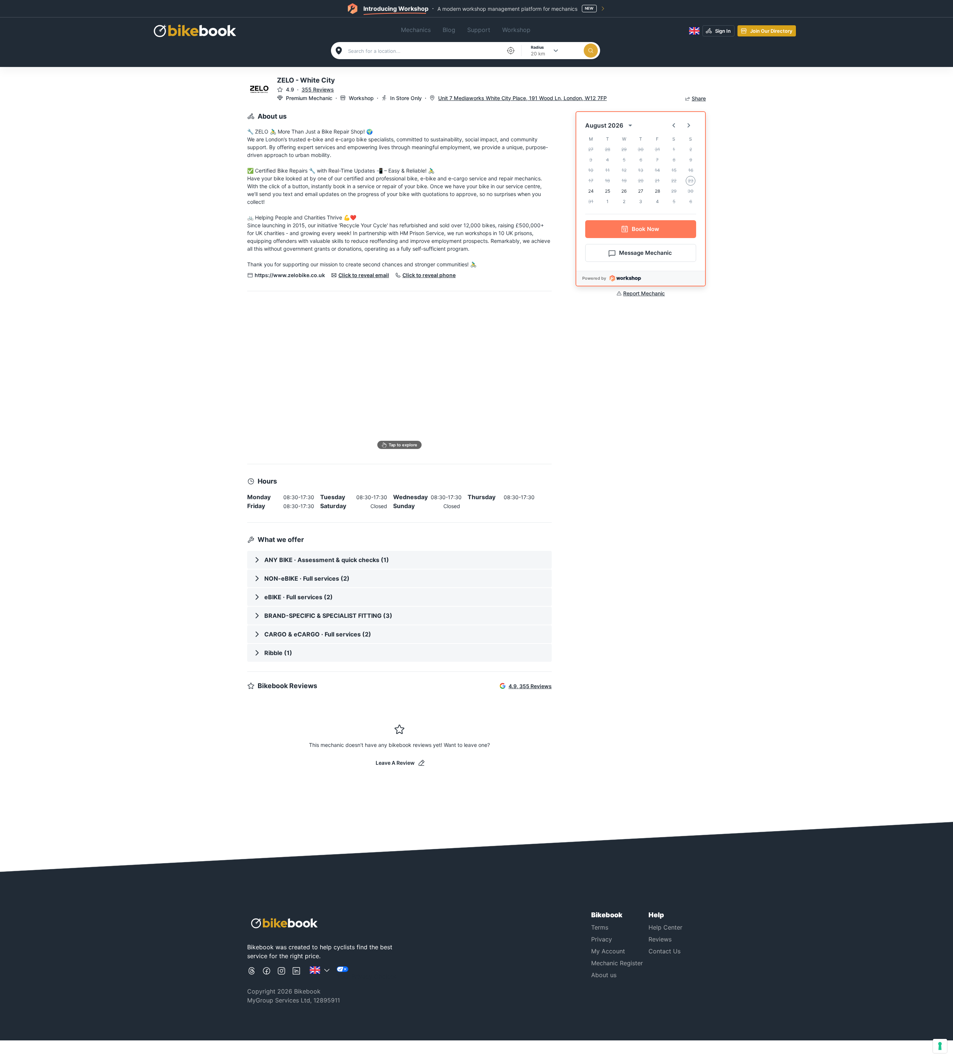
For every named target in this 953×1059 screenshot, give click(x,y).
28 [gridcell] (657, 191)
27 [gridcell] (640, 191)
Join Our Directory (771, 31)
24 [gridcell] (591, 191)
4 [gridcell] (657, 201)
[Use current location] (510, 50)
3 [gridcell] (640, 201)
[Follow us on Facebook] (266, 973)
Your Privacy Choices (367, 976)
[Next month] (688, 125)
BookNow (645, 228)
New (589, 8)
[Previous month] (673, 125)
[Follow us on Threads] (251, 973)
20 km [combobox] (538, 54)
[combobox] (424, 51)
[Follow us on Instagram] (281, 973)
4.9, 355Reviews (530, 686)
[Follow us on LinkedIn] (296, 973)
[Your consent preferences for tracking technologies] (940, 1046)
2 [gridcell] (624, 201)
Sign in (723, 31)
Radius (537, 47)
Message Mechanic (645, 252)
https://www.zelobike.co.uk (290, 275)
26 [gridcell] (624, 191)
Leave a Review (395, 763)
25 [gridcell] (607, 191)
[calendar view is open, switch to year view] (630, 125)
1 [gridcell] (607, 201)
